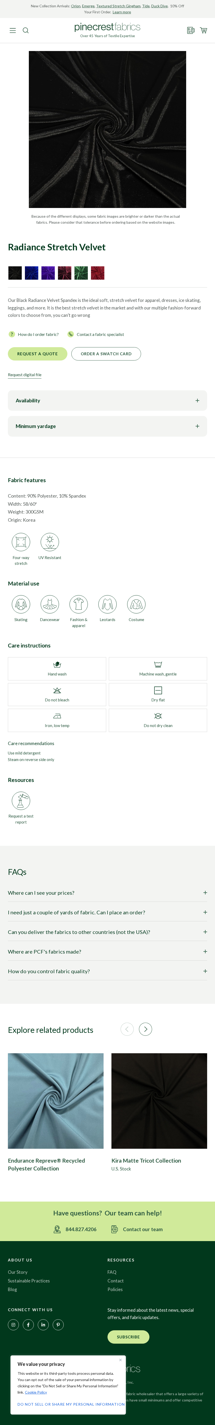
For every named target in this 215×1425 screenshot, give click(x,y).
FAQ (112, 1272)
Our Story (18, 1272)
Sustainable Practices (29, 1280)
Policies (115, 1289)
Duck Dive (159, 6)
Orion (75, 6)
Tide (146, 6)
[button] (127, 1029)
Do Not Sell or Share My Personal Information (68, 1404)
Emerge (88, 6)
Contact (116, 1280)
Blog (12, 1289)
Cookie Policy (36, 1392)
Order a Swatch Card (106, 353)
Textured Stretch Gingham (118, 6)
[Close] (120, 1360)
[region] (68, 1385)
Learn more (122, 12)
